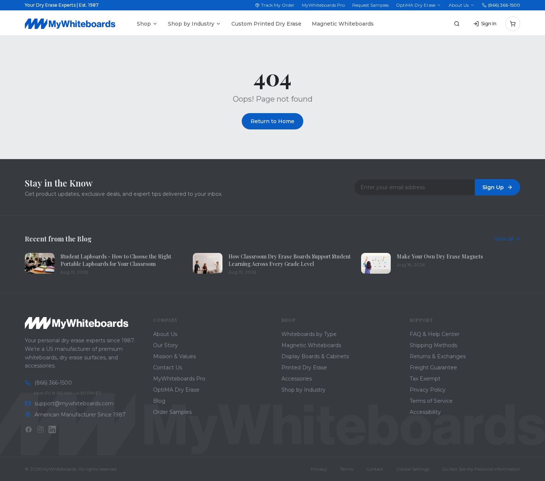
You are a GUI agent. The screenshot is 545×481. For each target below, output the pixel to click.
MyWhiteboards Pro (323, 5)
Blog (159, 401)
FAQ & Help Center (434, 334)
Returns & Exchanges (438, 356)
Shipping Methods (433, 345)
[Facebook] (28, 429)
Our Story (165, 345)
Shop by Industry (191, 23)
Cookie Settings (412, 469)
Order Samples (172, 412)
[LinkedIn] (52, 429)
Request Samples (370, 5)
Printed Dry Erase (304, 367)
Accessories (296, 378)
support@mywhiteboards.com (73, 403)
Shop (144, 23)
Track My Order (277, 5)
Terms (346, 469)
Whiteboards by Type (309, 334)
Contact (374, 469)
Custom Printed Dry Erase (266, 23)
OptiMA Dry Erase (415, 5)
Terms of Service (431, 401)
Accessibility (425, 412)
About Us (459, 5)
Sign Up (493, 187)
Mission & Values (174, 356)
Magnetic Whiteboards (343, 23)
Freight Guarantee (433, 367)
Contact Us (167, 367)
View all (503, 238)
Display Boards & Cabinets (315, 356)
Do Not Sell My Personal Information (481, 469)
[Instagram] (40, 429)
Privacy (319, 469)
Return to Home (272, 121)
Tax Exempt (425, 378)
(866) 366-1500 (504, 5)
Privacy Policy (428, 389)
